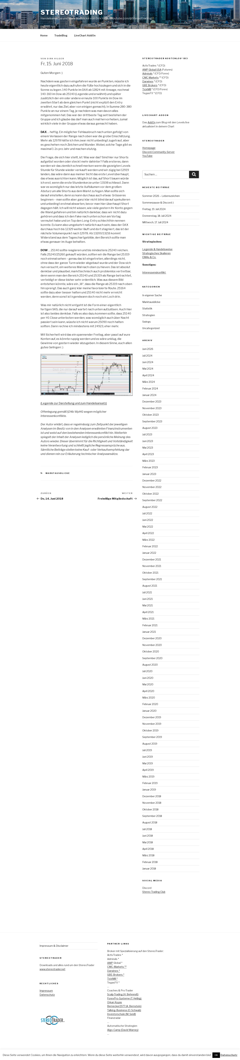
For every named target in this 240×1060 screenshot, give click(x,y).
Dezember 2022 (151, 480)
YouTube (147, 155)
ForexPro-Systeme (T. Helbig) (124, 998)
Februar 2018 (150, 862)
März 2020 (148, 697)
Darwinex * (113, 970)
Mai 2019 (147, 763)
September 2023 (152, 421)
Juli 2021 (147, 592)
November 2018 (151, 802)
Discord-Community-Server (158, 151)
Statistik (147, 308)
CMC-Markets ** (117, 966)
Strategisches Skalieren (156, 253)
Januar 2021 (149, 631)
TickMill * (112, 978)
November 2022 (151, 486)
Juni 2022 (147, 519)
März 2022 (148, 539)
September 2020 (152, 658)
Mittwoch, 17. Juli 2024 (155, 222)
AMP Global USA (151, 69)
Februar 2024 (150, 388)
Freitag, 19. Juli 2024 (154, 209)
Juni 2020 (147, 677)
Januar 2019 (149, 789)
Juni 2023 (147, 441)
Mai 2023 (147, 447)
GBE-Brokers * (115, 974)
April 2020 (148, 691)
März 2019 (148, 776)
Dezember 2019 (151, 717)
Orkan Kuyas (114, 1002)
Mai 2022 (147, 526)
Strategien (148, 315)
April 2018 (148, 848)
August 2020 (150, 664)
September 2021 (152, 579)
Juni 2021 (147, 598)
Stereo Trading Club (153, 891)
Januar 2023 (149, 473)
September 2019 (152, 736)
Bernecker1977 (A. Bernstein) (124, 1006)
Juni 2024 (147, 362)
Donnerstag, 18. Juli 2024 (156, 215)
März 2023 (148, 460)
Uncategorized (151, 328)
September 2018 (152, 815)
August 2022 (149, 506)
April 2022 (148, 533)
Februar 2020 (150, 704)
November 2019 (151, 723)
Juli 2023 (147, 434)
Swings (146, 321)
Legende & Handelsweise (157, 249)
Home (44, 35)
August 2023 (149, 427)
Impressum (46, 990)
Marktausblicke (58, 473)
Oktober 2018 (150, 809)
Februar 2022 (150, 546)
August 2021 (149, 585)
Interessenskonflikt (154, 272)
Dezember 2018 (151, 796)
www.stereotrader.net (52, 969)
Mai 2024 (147, 368)
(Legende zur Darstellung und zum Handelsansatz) (74, 403)
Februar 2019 (150, 783)
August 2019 (149, 743)
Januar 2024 (149, 394)
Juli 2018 (147, 829)
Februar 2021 (149, 625)
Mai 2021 (147, 605)
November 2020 (152, 644)
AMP (110, 962)
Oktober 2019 (150, 730)
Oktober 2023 (150, 414)
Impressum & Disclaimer (54, 945)
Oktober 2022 (150, 493)
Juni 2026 (147, 348)
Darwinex (147, 81)
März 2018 (148, 855)
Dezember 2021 (151, 559)
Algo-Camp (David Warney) (122, 1029)
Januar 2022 (149, 552)
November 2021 (151, 565)
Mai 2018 (147, 842)
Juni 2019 (147, 756)
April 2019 (148, 769)
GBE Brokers (149, 85)
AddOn (151, 122)
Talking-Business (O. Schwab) (124, 1010)
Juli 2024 (147, 355)
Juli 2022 (147, 513)
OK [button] (216, 1055)
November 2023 (151, 408)
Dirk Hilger (55, 58)
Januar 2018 (149, 868)
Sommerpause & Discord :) (158, 202)
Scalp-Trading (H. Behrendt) (122, 994)
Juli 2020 (147, 671)
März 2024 (148, 381)
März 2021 (148, 618)
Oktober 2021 (150, 572)
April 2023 (148, 454)
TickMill (146, 89)
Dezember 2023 (151, 401)
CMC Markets (150, 77)
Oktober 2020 (150, 651)
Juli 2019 (147, 750)
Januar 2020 (149, 710)
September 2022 (152, 500)
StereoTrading (72, 12)
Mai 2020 (147, 684)
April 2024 (148, 375)
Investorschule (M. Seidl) (121, 1014)
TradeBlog (60, 35)
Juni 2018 (147, 835)
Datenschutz (47, 994)
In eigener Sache (152, 295)
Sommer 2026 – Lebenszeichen (161, 195)
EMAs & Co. (149, 257)
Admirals (147, 73)
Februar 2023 (150, 467)
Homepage (148, 147)
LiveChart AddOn (85, 35)
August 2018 (149, 822)
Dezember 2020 (152, 638)
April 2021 (148, 612)
